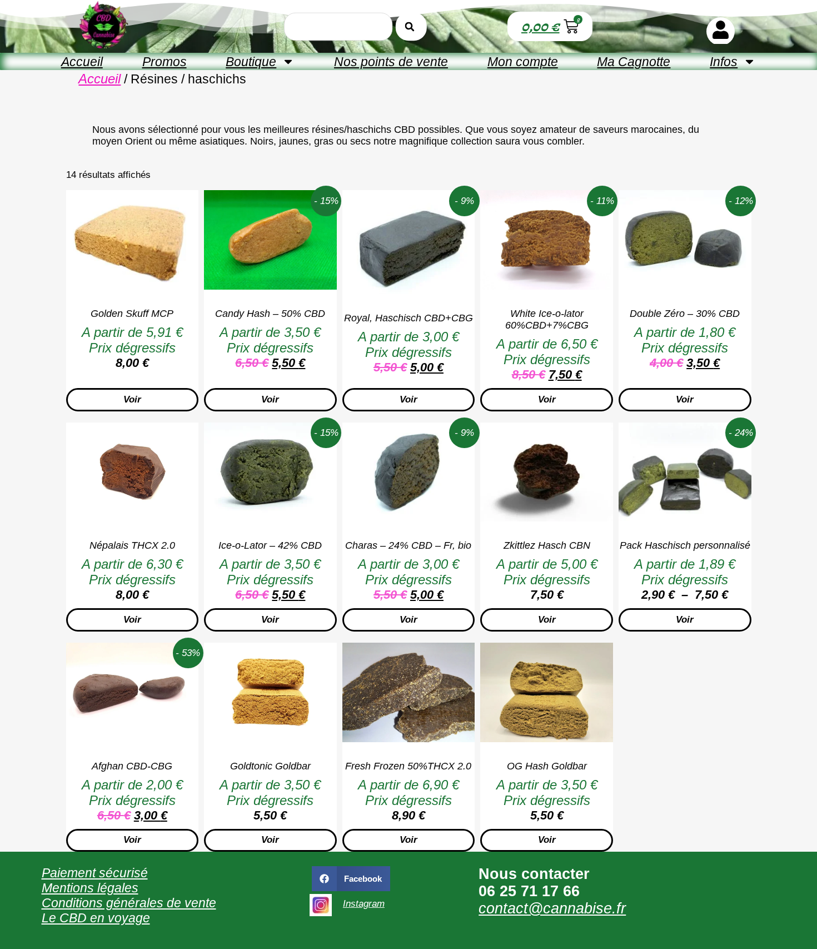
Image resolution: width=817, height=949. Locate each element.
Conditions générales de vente (129, 903)
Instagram (364, 903)
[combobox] (338, 26)
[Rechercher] (411, 26)
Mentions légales (90, 888)
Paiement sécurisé (95, 873)
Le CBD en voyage (96, 918)
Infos (724, 61)
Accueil (82, 61)
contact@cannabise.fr (552, 908)
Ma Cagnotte (633, 61)
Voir (132, 399)
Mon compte (522, 61)
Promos (164, 61)
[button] (351, 878)
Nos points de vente (391, 61)
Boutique (251, 61)
